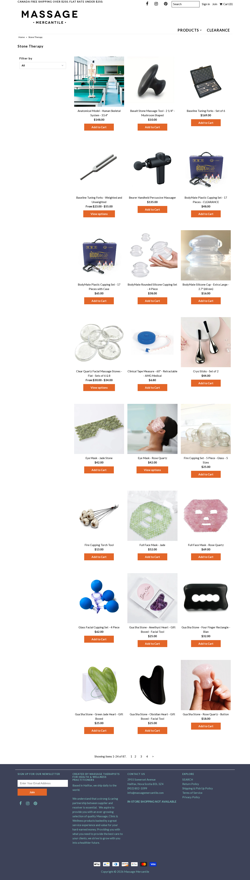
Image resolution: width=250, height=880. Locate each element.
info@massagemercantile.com (145, 792)
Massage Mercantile (136, 871)
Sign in (206, 4)
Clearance (218, 30)
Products (188, 30)
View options (99, 214)
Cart (227, 4)
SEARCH (187, 779)
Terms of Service (192, 792)
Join (214, 4)
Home (21, 37)
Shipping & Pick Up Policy (197, 788)
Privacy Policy (191, 797)
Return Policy (190, 784)
